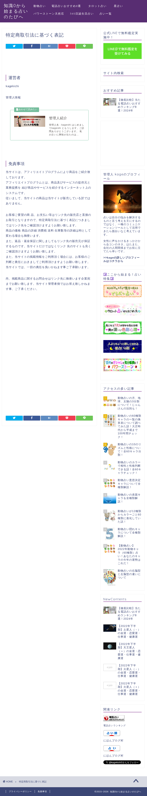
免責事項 (42, 791)
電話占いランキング (114, 725)
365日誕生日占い (82, 13)
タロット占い (99, 6)
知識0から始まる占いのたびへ (16, 11)
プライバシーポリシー (20, 791)
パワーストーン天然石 (48, 13)
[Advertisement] (50, 62)
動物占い (39, 6)
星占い (118, 6)
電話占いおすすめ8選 (66, 6)
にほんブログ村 (113, 740)
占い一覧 (106, 13)
